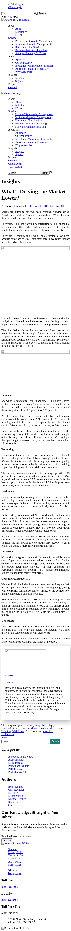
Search (55, 741)
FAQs (18, 34)
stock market (47, 728)
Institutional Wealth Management (33, 44)
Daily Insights (36, 725)
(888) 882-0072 (9, 886)
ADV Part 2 (15, 861)
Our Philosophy (23, 62)
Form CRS (14, 864)
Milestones (21, 31)
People (12, 84)
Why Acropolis (23, 71)
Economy (24, 728)
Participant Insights (18, 765)
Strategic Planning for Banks (30, 53)
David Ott (59, 206)
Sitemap (13, 849)
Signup (19, 81)
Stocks (59, 728)
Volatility (6, 731)
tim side (12, 805)
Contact (12, 87)
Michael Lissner (17, 798)
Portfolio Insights (17, 772)
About (18, 28)
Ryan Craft (14, 802)
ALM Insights (16, 759)
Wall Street (18, 731)
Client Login (15, 7)
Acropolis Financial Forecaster (31, 68)
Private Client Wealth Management (34, 41)
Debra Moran (15, 795)
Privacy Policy (16, 852)
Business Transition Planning (31, 50)
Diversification (9, 728)
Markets (35, 728)
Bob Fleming (15, 786)
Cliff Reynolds (16, 789)
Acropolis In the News (20, 756)
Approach (20, 59)
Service (12, 37)
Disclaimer (14, 858)
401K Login (15, 166)
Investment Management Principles (34, 65)
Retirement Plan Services (28, 47)
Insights (19, 78)
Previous (7, 734)
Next (5, 737)
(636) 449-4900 (9, 899)
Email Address (9, 836)
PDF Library (15, 769)
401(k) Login (15, 4)
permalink (47, 731)
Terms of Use (15, 855)
